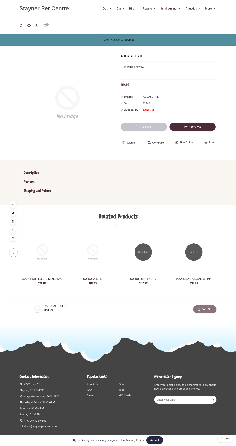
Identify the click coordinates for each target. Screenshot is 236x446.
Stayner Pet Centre (44, 8)
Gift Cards (125, 395)
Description (31, 172)
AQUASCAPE (151, 96)
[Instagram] (13, 229)
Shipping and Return (37, 190)
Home (106, 40)
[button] (220, 252)
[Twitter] (13, 213)
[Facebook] (13, 205)
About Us (92, 384)
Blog (122, 389)
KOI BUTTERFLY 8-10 (143, 278)
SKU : (127, 103)
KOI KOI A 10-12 (92, 278)
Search (91, 395)
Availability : (132, 110)
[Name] (212, 400)
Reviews (29, 181)
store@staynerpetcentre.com (41, 426)
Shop (122, 384)
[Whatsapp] (13, 238)
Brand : (128, 96)
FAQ (89, 389)
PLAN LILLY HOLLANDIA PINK (193, 278)
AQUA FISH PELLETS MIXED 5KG (42, 278)
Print (211, 142)
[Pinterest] (13, 221)
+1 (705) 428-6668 (35, 420)
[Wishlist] (29, 25)
